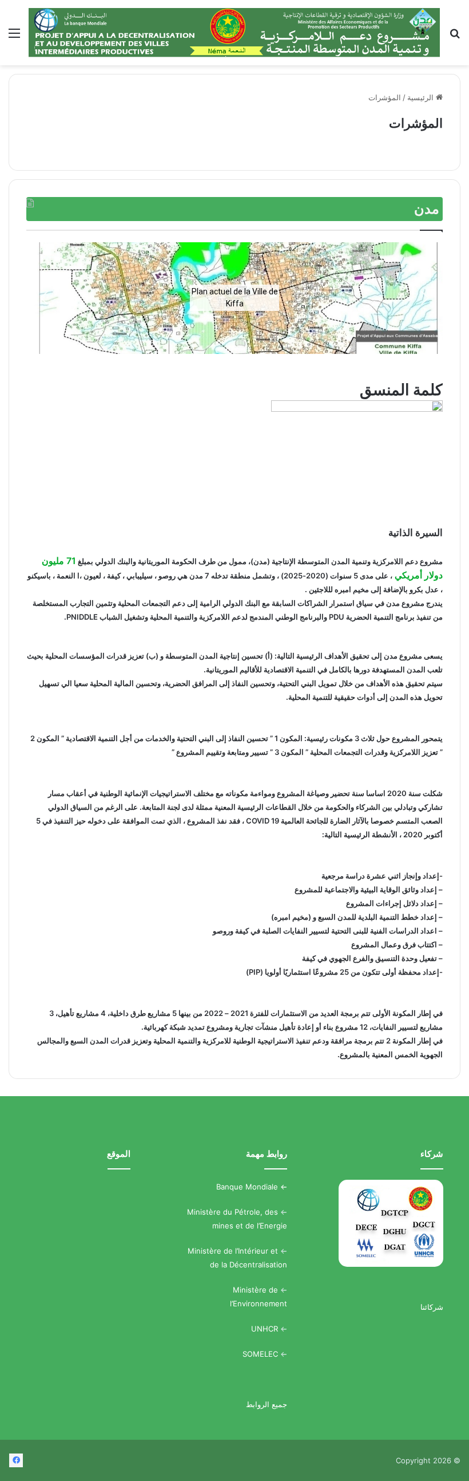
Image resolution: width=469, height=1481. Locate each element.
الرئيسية (421, 97)
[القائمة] (14, 37)
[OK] (234, 32)
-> (282, 1186)
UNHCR (264, 1328)
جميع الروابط (266, 1404)
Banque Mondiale (247, 1186)
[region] (234, 298)
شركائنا (431, 1306)
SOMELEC (260, 1353)
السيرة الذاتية (415, 532)
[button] (44, 298)
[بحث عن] (454, 37)
